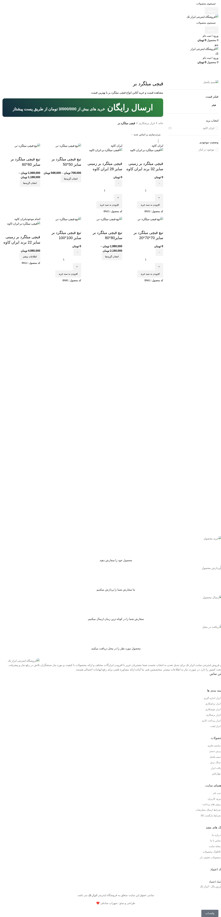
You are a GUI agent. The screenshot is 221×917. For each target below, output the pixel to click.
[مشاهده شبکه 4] (155, 128)
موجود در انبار (206, 149)
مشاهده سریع (159, 156)
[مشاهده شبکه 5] (148, 128)
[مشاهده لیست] (161, 128)
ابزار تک (92, 895)
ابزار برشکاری (147, 123)
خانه (160, 123)
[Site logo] (202, 16)
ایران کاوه (208, 128)
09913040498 (195, 681)
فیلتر (214, 105)
